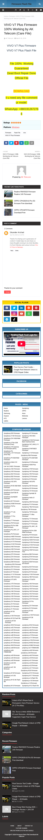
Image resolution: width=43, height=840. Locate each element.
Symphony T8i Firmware (29, 509)
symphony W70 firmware (12, 643)
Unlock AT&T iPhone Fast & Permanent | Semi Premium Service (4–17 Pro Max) (25, 702)
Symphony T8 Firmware (29, 512)
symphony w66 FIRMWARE (9, 651)
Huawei (6, 416)
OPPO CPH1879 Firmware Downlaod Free (24, 211)
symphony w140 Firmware (30, 615)
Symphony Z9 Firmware (29, 476)
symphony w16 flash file (30, 678)
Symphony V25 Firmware (12, 599)
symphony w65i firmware (30, 650)
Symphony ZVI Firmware (12, 601)
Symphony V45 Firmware (30, 591)
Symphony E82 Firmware (12, 476)
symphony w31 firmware (30, 660)
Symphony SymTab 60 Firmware (11, 493)
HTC (5, 418)
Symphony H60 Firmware (12, 546)
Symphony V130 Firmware (12, 436)
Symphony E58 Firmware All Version (30, 562)
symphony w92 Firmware (12, 627)
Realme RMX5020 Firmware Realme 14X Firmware (25, 193)
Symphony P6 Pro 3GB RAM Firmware (11, 526)
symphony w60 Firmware (30, 655)
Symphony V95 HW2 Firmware (28, 436)
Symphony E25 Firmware (30, 567)
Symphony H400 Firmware (12, 536)
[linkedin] (21, 308)
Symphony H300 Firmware (30, 537)
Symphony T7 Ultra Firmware (28, 515)
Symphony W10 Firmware (12, 686)
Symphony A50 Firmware (30, 502)
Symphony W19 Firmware (30, 673)
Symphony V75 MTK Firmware (28, 580)
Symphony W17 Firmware (30, 675)
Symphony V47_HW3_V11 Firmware (30, 445)
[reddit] (36, 10)
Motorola (25, 416)
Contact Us (29, 826)
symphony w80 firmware (12, 635)
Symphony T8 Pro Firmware (9, 507)
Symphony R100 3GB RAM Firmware (12, 486)
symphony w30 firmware (12, 660)
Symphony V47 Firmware (30, 471)
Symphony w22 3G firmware (10, 664)
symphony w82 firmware (30, 632)
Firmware (12, 16)
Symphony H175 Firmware (12, 541)
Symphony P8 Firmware (11, 523)
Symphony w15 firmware (29, 683)
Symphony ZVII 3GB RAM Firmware (12, 439)
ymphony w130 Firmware (12, 616)
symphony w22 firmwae (29, 665)
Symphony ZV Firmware (11, 604)
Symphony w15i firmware (30, 680)
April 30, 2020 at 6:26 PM (17, 235)
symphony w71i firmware (30, 638)
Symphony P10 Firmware (30, 521)
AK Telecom (9, 38)
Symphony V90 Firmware (30, 474)
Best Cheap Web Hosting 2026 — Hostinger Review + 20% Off (24, 808)
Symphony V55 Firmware (12, 586)
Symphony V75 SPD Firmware (10, 580)
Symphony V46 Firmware (12, 591)
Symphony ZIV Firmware (30, 605)
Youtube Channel (21, 828)
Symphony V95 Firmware (12, 471)
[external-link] (7, 313)
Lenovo (24, 418)
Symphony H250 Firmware (12, 539)
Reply (12, 250)
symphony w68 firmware (12, 648)
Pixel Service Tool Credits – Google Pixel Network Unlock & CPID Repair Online (25, 369)
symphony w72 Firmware (12, 638)
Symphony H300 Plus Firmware (29, 465)
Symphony (25, 408)
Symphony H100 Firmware (30, 545)
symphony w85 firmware (12, 632)
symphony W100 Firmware (10, 621)
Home (6, 16)
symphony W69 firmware (12, 645)
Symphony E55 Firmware (13, 564)
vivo (24, 133)
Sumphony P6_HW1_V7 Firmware (11, 530)
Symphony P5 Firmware (29, 535)
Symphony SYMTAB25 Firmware (29, 449)
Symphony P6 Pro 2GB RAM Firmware (29, 531)
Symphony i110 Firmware (30, 453)
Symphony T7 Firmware (11, 520)
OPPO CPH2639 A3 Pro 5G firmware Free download (24, 202)
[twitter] (14, 308)
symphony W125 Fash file (12, 618)
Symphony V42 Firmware (12, 469)
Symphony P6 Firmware (11, 534)
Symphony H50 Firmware (12, 549)
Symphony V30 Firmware (12, 596)
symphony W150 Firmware (9, 612)
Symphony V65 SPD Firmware (28, 482)
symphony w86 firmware (30, 630)
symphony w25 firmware (30, 663)
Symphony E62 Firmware (12, 474)
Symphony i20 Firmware (11, 490)
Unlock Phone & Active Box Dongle (21, 830)
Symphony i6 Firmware (29, 479)
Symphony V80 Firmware (30, 577)
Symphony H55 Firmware (30, 547)
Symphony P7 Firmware (29, 524)
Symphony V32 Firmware (30, 594)
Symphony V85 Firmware (12, 577)
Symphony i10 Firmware (30, 491)
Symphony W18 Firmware (12, 673)
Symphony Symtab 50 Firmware (29, 494)
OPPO (24, 411)
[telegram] (7, 319)
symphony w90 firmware (12, 630)
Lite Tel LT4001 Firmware (12, 466)
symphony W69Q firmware (30, 643)
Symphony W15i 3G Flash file (12, 680)
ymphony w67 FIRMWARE (30, 648)
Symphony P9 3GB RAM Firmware (11, 458)
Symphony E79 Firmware (12, 554)
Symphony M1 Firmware (11, 501)
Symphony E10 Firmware (30, 569)
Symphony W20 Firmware (29, 670)
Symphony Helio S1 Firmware (28, 498)
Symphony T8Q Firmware (30, 507)
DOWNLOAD (21, 91)
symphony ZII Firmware (29, 608)
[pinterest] (36, 308)
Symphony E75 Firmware (30, 559)
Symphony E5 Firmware (29, 572)
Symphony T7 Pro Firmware (9, 517)
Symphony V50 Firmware (12, 589)
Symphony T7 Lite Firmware (9, 513)
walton (6, 421)
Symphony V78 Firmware (30, 469)
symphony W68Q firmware (30, 645)
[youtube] (40, 10)
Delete (16, 250)
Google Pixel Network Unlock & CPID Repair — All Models (26, 724)
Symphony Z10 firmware (30, 462)
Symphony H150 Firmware (30, 542)
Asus (23, 413)
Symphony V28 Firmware (30, 596)
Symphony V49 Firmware (30, 589)
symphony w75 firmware (30, 635)
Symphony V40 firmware (11, 594)
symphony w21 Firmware (30, 668)
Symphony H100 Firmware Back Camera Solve (30, 441)
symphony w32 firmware (12, 658)
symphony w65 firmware (29, 653)
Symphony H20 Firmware (12, 552)
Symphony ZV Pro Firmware (28, 602)
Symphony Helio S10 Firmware (10, 463)
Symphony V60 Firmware (30, 584)
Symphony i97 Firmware (30, 433)
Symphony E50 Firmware (12, 567)
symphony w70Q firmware (30, 640)
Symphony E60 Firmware (12, 559)
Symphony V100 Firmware (30, 574)
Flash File (17, 133)
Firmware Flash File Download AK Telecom (21, 7)
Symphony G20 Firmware (12, 479)
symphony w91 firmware (30, 627)
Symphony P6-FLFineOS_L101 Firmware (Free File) (12, 452)
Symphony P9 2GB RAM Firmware (29, 458)
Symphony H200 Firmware (30, 540)
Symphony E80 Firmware (30, 554)
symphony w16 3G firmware (10, 676)
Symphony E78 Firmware (30, 557)
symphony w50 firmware (12, 655)
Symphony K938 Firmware (12, 503)
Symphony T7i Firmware (30, 519)
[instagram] (14, 313)
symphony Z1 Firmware (11, 609)
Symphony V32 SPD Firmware (10, 482)
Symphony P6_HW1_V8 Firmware (29, 527)
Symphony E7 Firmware (11, 572)
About (19, 826)
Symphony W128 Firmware (27, 618)
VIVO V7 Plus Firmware (12, 135)
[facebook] (7, 308)
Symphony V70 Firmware (12, 584)
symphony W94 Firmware (30, 625)
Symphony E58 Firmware (12, 562)
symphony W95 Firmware (12, 625)
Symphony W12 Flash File (30, 686)
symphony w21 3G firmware (10, 668)
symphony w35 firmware (30, 658)
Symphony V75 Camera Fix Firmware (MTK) (11, 447)
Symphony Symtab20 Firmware (10, 497)
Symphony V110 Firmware (12, 574)
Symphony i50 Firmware (30, 486)
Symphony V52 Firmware (30, 586)
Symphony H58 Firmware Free (30, 551)
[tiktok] (14, 319)
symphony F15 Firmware (30, 504)
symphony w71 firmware (12, 640)
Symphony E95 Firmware (12, 433)
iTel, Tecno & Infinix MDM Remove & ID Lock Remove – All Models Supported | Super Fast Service (26, 714)
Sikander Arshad (17, 232)
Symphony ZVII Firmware (30, 599)
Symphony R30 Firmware (29, 455)
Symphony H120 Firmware (12, 544)
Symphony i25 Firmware (30, 488)
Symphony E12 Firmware (12, 569)
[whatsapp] (29, 313)
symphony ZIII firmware (11, 606)
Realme (6, 411)
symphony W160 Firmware (27, 611)
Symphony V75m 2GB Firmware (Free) (11, 443)
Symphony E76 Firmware (12, 557)
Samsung (7, 413)
